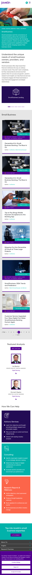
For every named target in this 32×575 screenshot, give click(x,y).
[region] (16, 563)
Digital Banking (11, 28)
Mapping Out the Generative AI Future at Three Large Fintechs (15, 249)
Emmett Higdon (16, 392)
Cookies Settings (16, 562)
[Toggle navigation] (29, 2)
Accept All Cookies (16, 571)
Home (3, 28)
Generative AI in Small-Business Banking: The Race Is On (16, 145)
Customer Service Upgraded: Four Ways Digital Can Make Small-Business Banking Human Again (15, 319)
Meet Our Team (16, 348)
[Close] (30, 553)
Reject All (16, 567)
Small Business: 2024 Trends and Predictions (15, 284)
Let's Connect (16, 535)
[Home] (5, 2)
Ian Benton (12, 149)
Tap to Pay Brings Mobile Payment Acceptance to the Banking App (15, 215)
